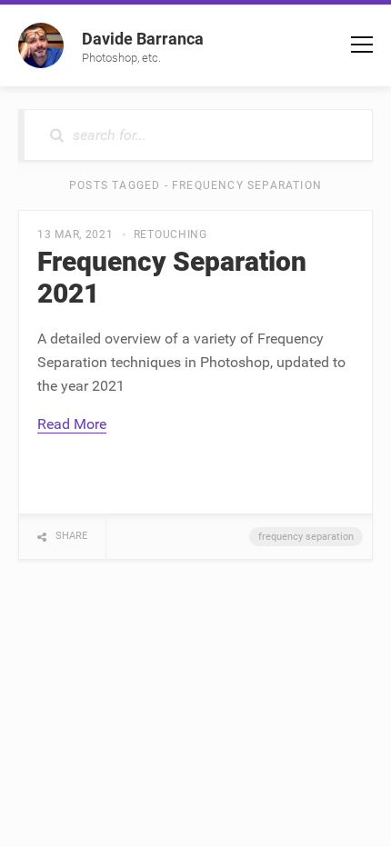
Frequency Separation (306, 537)
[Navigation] (362, 44)
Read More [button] (71, 424)
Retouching (170, 234)
